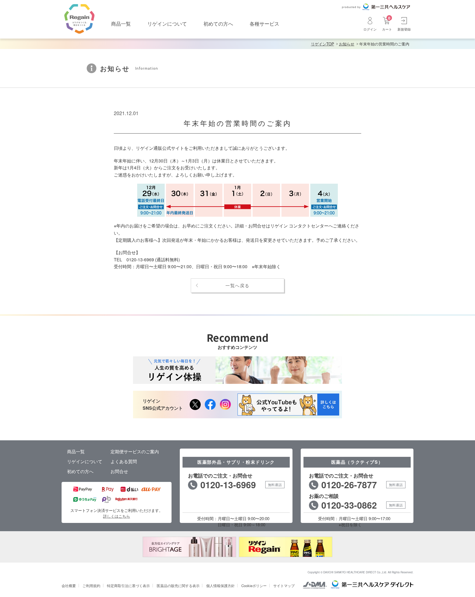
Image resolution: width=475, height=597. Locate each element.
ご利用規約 (91, 585)
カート (387, 24)
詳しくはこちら (116, 516)
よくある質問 (124, 461)
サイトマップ (284, 585)
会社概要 (69, 585)
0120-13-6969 (228, 484)
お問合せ (119, 471)
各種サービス (264, 23)
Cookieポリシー (254, 585)
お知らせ (346, 44)
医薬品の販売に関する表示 (178, 585)
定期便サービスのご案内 (135, 451)
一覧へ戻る (237, 285)
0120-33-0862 (349, 505)
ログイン (370, 29)
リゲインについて (167, 23)
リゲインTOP (322, 44)
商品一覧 (121, 23)
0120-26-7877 (349, 484)
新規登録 (404, 29)
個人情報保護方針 (220, 585)
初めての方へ (218, 23)
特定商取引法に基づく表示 (128, 585)
